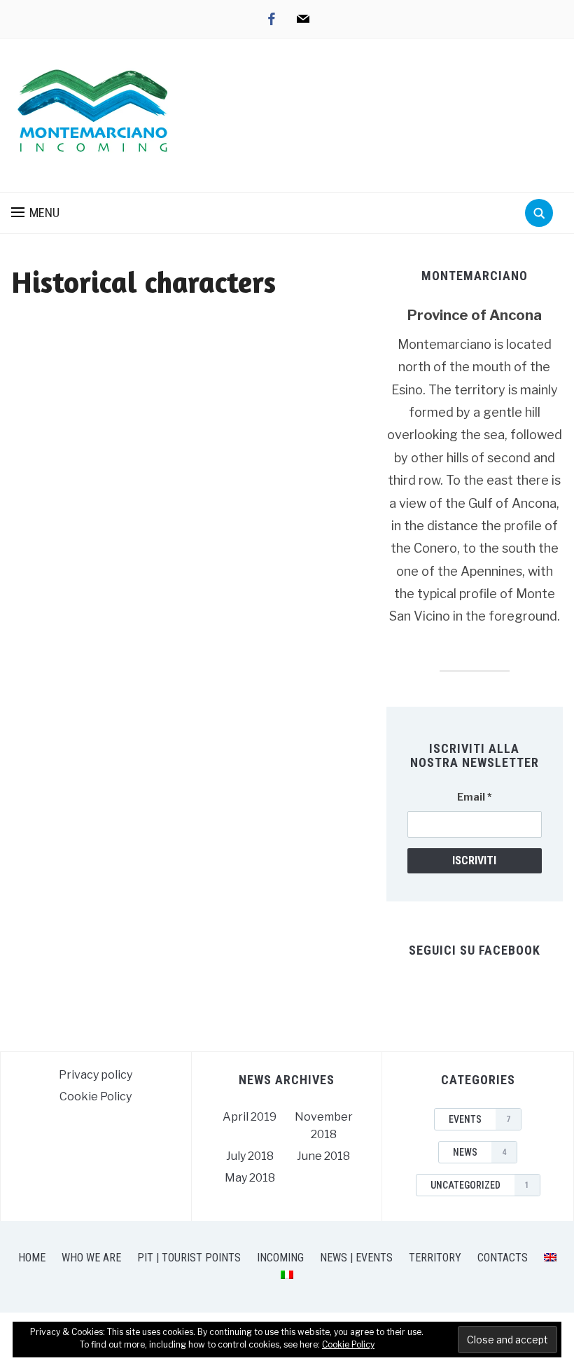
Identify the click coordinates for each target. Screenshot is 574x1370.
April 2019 (249, 1116)
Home (32, 1257)
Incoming (280, 1257)
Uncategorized (479, 1185)
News (479, 1152)
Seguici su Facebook (474, 950)
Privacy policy (95, 1074)
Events (479, 1119)
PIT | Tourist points (189, 1257)
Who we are (91, 1257)
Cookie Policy (95, 1096)
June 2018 (323, 1156)
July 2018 (250, 1156)
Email (474, 797)
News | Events (356, 1257)
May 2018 (250, 1177)
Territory (435, 1257)
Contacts (502, 1257)
